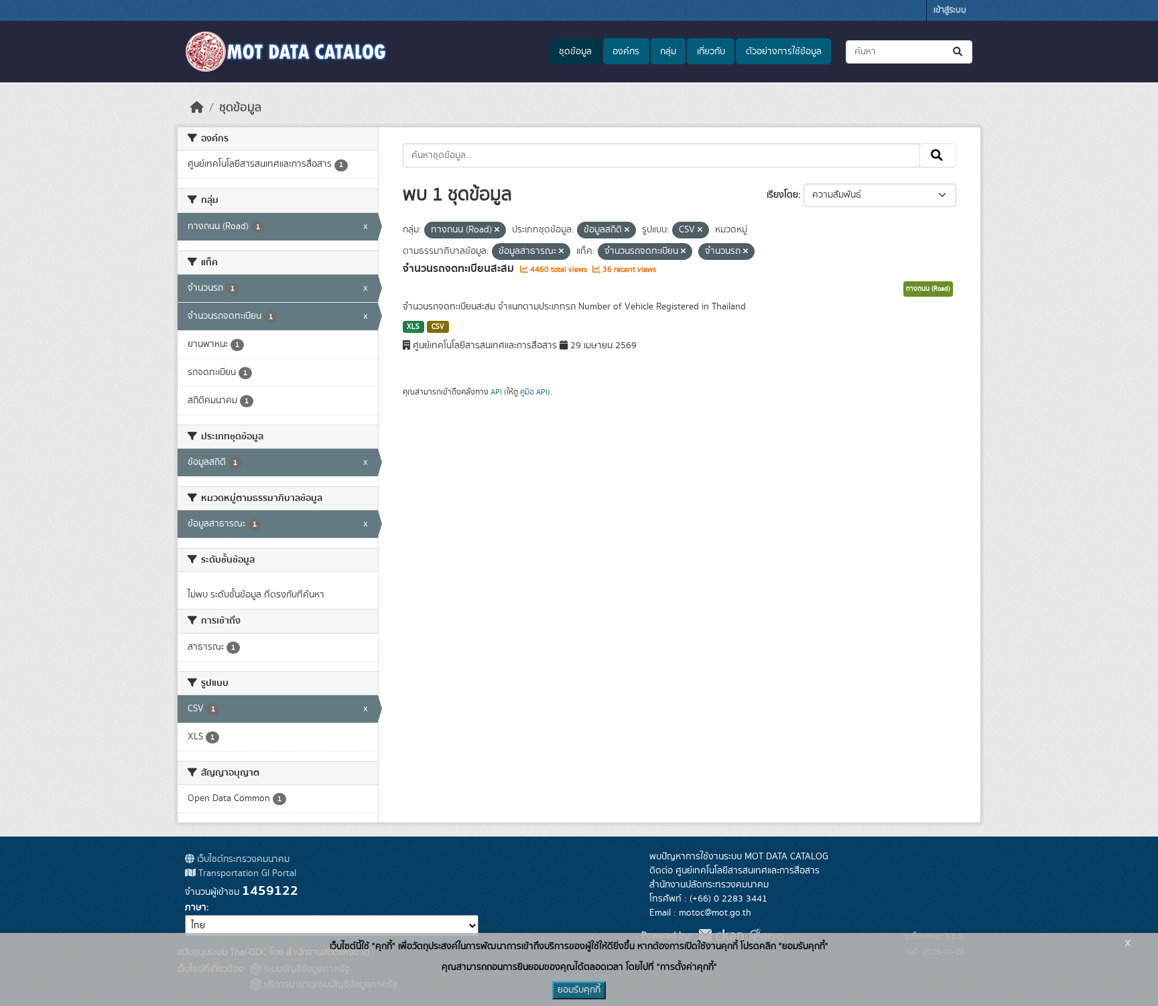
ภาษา (195, 907)
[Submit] (958, 52)
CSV (438, 326)
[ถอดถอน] (497, 230)
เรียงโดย (782, 195)
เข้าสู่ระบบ (950, 10)
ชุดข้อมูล (575, 51)
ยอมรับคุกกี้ (579, 990)
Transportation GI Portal (246, 873)
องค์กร (626, 51)
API (496, 392)
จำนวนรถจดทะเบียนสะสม (460, 268)
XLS (413, 326)
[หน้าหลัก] (197, 108)
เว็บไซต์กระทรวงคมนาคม (242, 859)
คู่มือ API (534, 392)
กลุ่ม (668, 51)
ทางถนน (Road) (928, 288)
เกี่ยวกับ (711, 51)
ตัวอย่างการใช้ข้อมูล (784, 51)
